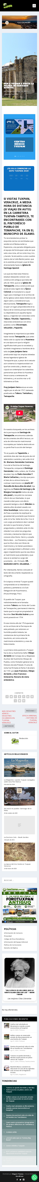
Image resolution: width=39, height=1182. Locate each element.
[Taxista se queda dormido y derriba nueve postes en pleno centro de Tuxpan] (6, 1057)
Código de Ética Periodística (14, 939)
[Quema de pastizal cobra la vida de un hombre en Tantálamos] (6, 1047)
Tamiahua (22, 1050)
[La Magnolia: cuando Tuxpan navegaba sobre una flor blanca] (19, 767)
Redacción (11, 91)
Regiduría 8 (22, 1074)
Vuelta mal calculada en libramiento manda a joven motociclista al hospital (20, 1026)
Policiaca (22, 1030)
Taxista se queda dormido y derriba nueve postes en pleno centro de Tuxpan (21, 1057)
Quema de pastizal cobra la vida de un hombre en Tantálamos (22, 1047)
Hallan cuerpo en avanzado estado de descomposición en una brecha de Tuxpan (21, 1037)
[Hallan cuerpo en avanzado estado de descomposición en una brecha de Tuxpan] (6, 1036)
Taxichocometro (30, 1061)
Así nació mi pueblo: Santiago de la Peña (18, 809)
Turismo (14, 94)
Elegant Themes (17, 1174)
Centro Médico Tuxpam (19, 144)
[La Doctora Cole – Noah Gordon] (19, 825)
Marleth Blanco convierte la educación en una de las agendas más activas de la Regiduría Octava (22, 1069)
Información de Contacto (13, 933)
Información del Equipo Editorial (16, 942)
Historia (7, 94)
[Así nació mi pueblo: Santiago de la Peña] (19, 796)
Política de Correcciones (12, 945)
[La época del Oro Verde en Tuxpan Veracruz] (19, 852)
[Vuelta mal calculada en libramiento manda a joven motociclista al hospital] (6, 1025)
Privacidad (8, 936)
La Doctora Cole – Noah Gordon (16, 837)
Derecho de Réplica (11, 948)
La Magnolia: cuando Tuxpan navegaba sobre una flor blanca (19, 781)
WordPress (19, 1176)
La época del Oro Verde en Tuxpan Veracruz (17, 865)
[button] (34, 1177)
